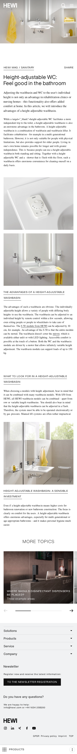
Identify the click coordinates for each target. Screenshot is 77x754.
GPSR (36, 736)
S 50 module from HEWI (34, 326)
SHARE (68, 67)
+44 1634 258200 (35, 707)
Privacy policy (49, 736)
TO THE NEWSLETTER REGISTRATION (32, 682)
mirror (56, 333)
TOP (71, 736)
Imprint (62, 736)
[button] (6, 610)
